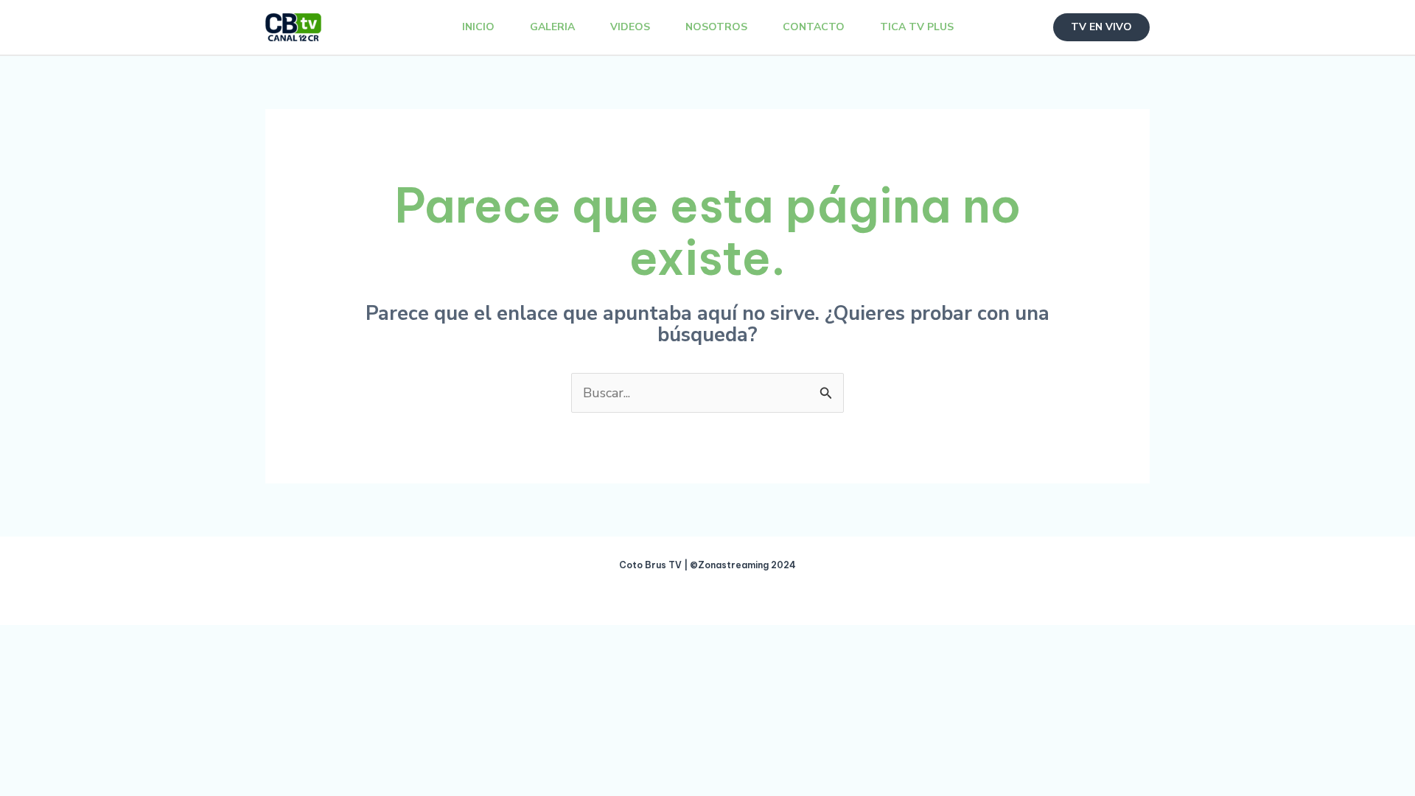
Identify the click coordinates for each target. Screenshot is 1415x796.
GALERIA (552, 27)
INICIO (478, 27)
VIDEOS (630, 27)
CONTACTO (814, 27)
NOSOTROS (716, 27)
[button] (1101, 27)
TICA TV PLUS (917, 27)
